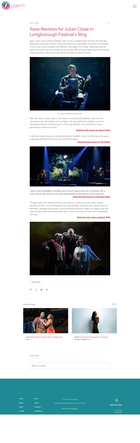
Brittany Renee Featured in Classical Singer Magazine (91, 338)
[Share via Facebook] (31, 290)
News (21, 407)
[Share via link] (47, 290)
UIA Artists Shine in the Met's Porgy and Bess (44, 338)
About (21, 403)
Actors (36, 403)
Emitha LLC (75, 408)
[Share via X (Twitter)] (36, 290)
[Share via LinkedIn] (41, 290)
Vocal (36, 398)
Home (21, 398)
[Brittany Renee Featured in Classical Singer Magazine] (94, 320)
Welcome (72, 410)
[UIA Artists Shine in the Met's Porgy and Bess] (45, 320)
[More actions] (109, 23)
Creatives (37, 407)
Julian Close (35, 282)
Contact (21, 411)
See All (114, 304)
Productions (38, 411)
